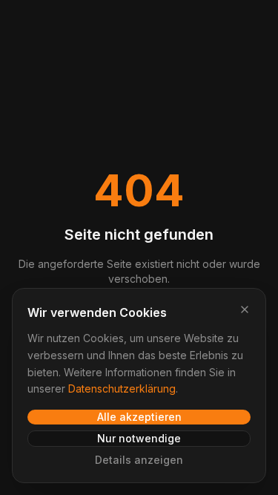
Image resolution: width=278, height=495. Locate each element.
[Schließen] (245, 309)
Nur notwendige (139, 438)
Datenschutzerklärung (122, 388)
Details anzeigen (139, 459)
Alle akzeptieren (139, 416)
